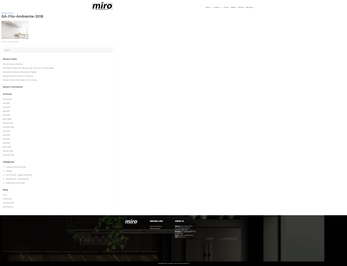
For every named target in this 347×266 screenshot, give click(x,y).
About (208, 7)
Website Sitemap (155, 228)
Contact (226, 7)
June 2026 (6, 107)
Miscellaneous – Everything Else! (17, 179)
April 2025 (6, 143)
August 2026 (7, 99)
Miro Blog (249, 7)
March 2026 (7, 119)
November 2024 (8, 155)
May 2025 (6, 139)
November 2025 (8, 127)
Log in (5, 195)
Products (217, 7)
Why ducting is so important (13, 64)
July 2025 (6, 131)
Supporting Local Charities (15, 183)
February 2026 (8, 123)
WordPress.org (8, 207)
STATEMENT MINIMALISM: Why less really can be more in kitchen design (28, 68)
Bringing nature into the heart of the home (18, 76)
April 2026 (6, 115)
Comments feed (8, 203)
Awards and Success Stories (16, 167)
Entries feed (7, 199)
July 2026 (6, 103)
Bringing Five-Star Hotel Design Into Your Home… (20, 80)
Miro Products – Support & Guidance (19, 175)
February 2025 (8, 151)
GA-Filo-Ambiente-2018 (9, 42)
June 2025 (6, 135)
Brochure (241, 7)
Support (233, 7)
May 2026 (6, 111)
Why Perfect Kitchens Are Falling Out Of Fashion (20, 72)
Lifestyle (9, 171)
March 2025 (7, 147)
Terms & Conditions (156, 226)
